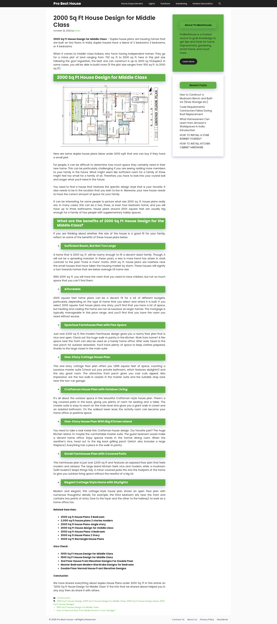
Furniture (165, 3)
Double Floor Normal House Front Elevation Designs (93, 568)
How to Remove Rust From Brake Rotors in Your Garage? (86, 610)
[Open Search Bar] (220, 3)
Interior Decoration (203, 3)
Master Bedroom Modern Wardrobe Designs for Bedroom (97, 564)
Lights (152, 3)
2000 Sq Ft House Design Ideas (143, 601)
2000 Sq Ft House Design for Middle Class (104, 601)
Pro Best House (67, 3)
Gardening (181, 3)
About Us (192, 619)
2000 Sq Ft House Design (69, 601)
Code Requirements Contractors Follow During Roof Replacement (196, 110)
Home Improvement (132, 3)
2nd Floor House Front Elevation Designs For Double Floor (97, 561)
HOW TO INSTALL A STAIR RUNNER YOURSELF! (194, 137)
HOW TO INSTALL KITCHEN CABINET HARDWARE (195, 145)
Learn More (188, 61)
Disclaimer (222, 619)
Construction (63, 597)
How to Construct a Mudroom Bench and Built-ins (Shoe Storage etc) (196, 98)
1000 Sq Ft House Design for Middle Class (87, 553)
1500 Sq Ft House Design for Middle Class (87, 557)
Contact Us (178, 619)
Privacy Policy (207, 619)
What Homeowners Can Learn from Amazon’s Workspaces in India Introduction (194, 124)
